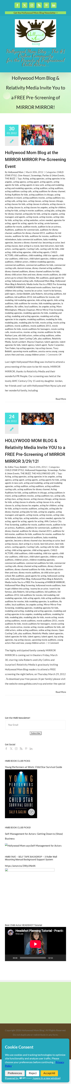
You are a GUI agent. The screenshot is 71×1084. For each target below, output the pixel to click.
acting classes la (15, 207)
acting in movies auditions (31, 210)
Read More (61, 399)
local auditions (31, 306)
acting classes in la (45, 502)
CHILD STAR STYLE (14, 470)
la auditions (53, 601)
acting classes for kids (15, 204)
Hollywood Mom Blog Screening (20, 585)
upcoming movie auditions (25, 351)
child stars (23, 258)
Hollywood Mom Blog (44, 281)
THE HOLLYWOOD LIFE (43, 473)
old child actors (25, 335)
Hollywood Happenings (36, 470)
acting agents (46, 182)
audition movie (30, 226)
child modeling (35, 255)
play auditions (44, 338)
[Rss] (21, 748)
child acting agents (41, 252)
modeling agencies (13, 313)
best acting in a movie (29, 245)
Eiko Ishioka (29, 277)
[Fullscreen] (61, 957)
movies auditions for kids (49, 332)
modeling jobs (11, 322)
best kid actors (47, 245)
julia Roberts (37, 293)
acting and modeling (54, 185)
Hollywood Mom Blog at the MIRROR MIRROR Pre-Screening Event (35, 159)
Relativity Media (40, 633)
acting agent (33, 182)
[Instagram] (16, 748)
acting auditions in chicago (41, 194)
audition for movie (13, 226)
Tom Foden (10, 348)
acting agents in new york (32, 185)
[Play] (9, 957)
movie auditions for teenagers (36, 329)
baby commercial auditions (29, 239)
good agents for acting (35, 575)
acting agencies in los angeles (41, 476)
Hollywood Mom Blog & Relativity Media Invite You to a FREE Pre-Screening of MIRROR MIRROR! (35, 284)
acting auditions (55, 188)
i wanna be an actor (33, 290)
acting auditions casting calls (18, 191)
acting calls (10, 201)
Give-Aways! (24, 175)
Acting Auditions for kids (16, 194)
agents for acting (35, 223)
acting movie (32, 217)
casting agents (19, 249)
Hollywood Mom (15, 172)
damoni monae (24, 268)
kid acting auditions (53, 293)
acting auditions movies (34, 197)
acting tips (18, 220)
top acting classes (44, 348)
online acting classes (48, 630)
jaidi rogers (10, 293)
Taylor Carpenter (56, 345)
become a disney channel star (28, 242)
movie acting (46, 322)
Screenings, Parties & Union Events (47, 175)
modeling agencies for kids (35, 313)
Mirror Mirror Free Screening (49, 309)
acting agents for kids (49, 479)
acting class (21, 201)
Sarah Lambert (19, 341)
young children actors (35, 354)
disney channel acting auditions (46, 268)
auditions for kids (21, 236)
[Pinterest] (26, 748)
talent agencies (51, 341)
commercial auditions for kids (39, 265)
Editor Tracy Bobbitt (17, 467)
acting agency (19, 182)
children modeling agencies (42, 261)
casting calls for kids (49, 249)
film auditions (42, 277)
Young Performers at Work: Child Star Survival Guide (33, 766)
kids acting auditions (50, 598)
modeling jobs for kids (29, 322)
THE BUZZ (10, 178)
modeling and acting (14, 611)
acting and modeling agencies (19, 188)
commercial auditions (15, 265)
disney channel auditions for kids (44, 271)
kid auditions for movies (44, 297)
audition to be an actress (49, 226)
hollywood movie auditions (38, 287)
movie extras (16, 332)
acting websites (31, 220)
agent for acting (19, 223)
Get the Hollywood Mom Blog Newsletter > (36, 12)
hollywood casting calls (22, 281)
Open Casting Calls (28, 338)
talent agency (28, 345)
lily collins (19, 306)
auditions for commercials (27, 229)
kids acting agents (44, 300)
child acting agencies (21, 252)
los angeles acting (47, 306)
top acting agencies (25, 348)
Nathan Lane (11, 335)
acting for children (57, 207)
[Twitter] (11, 748)
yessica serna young (47, 351)
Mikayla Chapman (26, 309)
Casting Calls (33, 249)
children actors (21, 261)
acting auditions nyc (55, 197)
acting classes (34, 201)
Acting (26, 178)
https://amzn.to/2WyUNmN (20, 865)
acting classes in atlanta (37, 204)
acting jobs (49, 210)
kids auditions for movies (26, 303)
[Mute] (56, 957)
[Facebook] (6, 748)
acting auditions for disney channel (49, 191)
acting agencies (37, 178)
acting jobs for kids (31, 214)
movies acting (29, 332)
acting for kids (11, 210)
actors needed (46, 220)
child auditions (21, 255)
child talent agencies (39, 258)
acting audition (40, 188)
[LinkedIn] (31, 748)
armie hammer (51, 223)
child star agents (50, 255)
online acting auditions (43, 335)
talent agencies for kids (16, 636)
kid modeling (49, 595)
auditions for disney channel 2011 (29, 233)
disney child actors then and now (20, 274)
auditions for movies (39, 236)
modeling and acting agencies (25, 316)
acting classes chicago (52, 201)
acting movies (45, 217)
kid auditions (51, 591)
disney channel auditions (16, 271)
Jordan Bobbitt (23, 293)
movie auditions (22, 325)
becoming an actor (51, 242)
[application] (35, 944)
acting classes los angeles (36, 207)
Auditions (9, 229)
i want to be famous (52, 290)
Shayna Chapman (35, 341)
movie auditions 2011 (40, 325)
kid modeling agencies (25, 300)
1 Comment (53, 643)
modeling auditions (36, 319)
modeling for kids (54, 319)
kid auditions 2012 (23, 297)
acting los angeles (49, 214)
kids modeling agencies (49, 303)
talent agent (41, 345)
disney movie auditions (47, 274)
